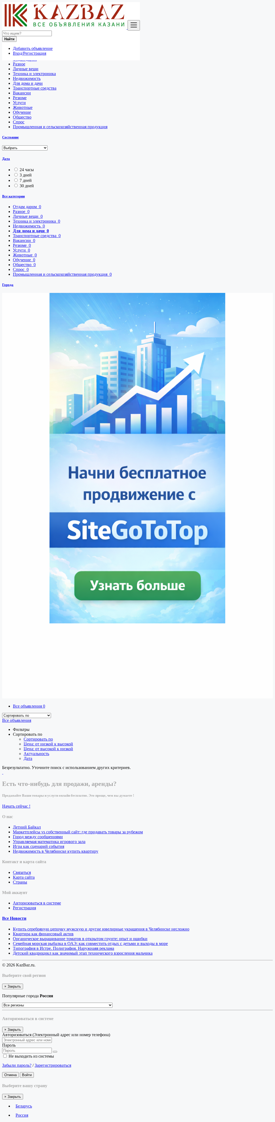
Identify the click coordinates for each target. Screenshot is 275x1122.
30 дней (27, 185)
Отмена (10, 1075)
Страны (20, 882)
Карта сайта (24, 877)
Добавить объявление (33, 48)
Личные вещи (25, 69)
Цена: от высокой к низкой (48, 748)
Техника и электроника (34, 73)
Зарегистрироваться (53, 1065)
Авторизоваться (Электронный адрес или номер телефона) (56, 1034)
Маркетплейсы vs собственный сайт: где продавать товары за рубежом (78, 832)
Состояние (10, 137)
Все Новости (14, 918)
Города (7, 285)
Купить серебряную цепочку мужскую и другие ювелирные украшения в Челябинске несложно (101, 929)
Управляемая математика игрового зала (49, 841)
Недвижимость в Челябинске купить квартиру (55, 851)
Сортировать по (38, 739)
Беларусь (24, 1106)
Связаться (22, 872)
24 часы (27, 169)
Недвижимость (27, 78)
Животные (22, 107)
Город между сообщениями (38, 836)
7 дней (26, 180)
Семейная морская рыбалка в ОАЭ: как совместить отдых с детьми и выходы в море (90, 943)
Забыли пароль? (16, 1065)
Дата (6, 159)
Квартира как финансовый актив (43, 934)
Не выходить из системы (31, 1056)
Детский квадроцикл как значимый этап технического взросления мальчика (83, 953)
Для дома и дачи (28, 83)
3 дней (26, 175)
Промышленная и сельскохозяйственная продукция (60, 126)
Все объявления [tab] (29, 706)
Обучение (22, 112)
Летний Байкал (27, 827)
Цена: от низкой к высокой (48, 744)
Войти (27, 1075)
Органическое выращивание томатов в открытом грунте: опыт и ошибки (80, 938)
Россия (22, 1115)
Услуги (19, 102)
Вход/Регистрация (29, 53)
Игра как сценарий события (38, 846)
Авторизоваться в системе (37, 903)
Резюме (20, 97)
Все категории (13, 196)
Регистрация (24, 908)
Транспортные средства (34, 88)
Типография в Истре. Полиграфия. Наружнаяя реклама (63, 948)
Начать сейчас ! (16, 806)
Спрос (18, 122)
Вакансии (22, 93)
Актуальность (36, 753)
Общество (22, 117)
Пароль (9, 1045)
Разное (19, 64)
